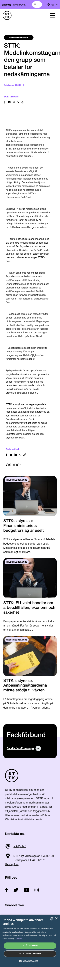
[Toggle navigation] (52, 15)
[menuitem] (54, 4)
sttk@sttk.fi (20, 846)
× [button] (56, 918)
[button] (30, 961)
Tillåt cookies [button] (30, 945)
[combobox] (37, 4)
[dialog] (30, 941)
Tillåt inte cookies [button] (30, 953)
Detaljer (19, 938)
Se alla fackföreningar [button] (20, 748)
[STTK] (22, 15)
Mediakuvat (19, 4)
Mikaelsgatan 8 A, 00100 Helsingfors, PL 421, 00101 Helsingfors (29, 860)
